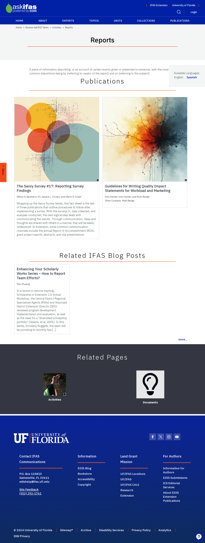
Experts (68, 20)
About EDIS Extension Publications (171, 497)
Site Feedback (29, 489)
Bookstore (85, 474)
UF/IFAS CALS (129, 485)
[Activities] (55, 384)
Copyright (84, 484)
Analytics (164, 530)
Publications (179, 20)
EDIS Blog (84, 468)
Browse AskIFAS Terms (37, 27)
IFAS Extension (158, 5)
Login (193, 12)
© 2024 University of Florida (33, 530)
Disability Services (111, 530)
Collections (146, 20)
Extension (127, 495)
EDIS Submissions (175, 478)
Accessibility (86, 479)
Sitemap (65, 530)
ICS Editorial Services (171, 485)
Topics (94, 20)
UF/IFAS (126, 479)
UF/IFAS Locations (132, 474)
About (42, 20)
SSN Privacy (22, 536)
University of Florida (183, 5)
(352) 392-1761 (30, 493)
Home (19, 20)
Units (118, 20)
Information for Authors (173, 470)
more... (182, 339)
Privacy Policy (141, 530)
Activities (56, 27)
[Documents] (150, 384)
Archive (86, 530)
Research (126, 490)
